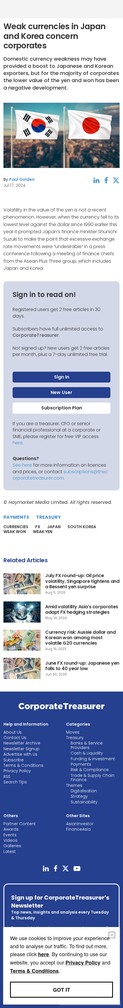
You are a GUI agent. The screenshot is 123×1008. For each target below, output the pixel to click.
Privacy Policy (17, 771)
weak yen (42, 531)
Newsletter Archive (21, 743)
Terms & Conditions (23, 765)
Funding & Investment (93, 759)
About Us (12, 732)
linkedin (97, 180)
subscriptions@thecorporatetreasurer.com (60, 474)
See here (22, 465)
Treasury (48, 517)
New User (61, 392)
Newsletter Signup (21, 749)
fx (37, 526)
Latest (9, 851)
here (18, 442)
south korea (82, 526)
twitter (116, 180)
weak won (14, 531)
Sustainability (84, 802)
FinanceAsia (78, 829)
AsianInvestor (80, 824)
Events (10, 835)
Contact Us (14, 737)
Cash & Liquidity (87, 753)
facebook (106, 180)
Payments (16, 517)
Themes (74, 785)
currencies (15, 526)
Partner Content (19, 824)
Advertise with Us (20, 754)
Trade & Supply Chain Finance (92, 778)
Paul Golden (22, 179)
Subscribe (13, 760)
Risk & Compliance (90, 770)
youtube (77, 868)
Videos (10, 840)
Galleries (12, 846)
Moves (73, 732)
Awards (11, 829)
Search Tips (15, 782)
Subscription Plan (61, 408)
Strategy (79, 796)
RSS (6, 776)
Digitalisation (84, 791)
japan (54, 526)
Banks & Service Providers (87, 745)
